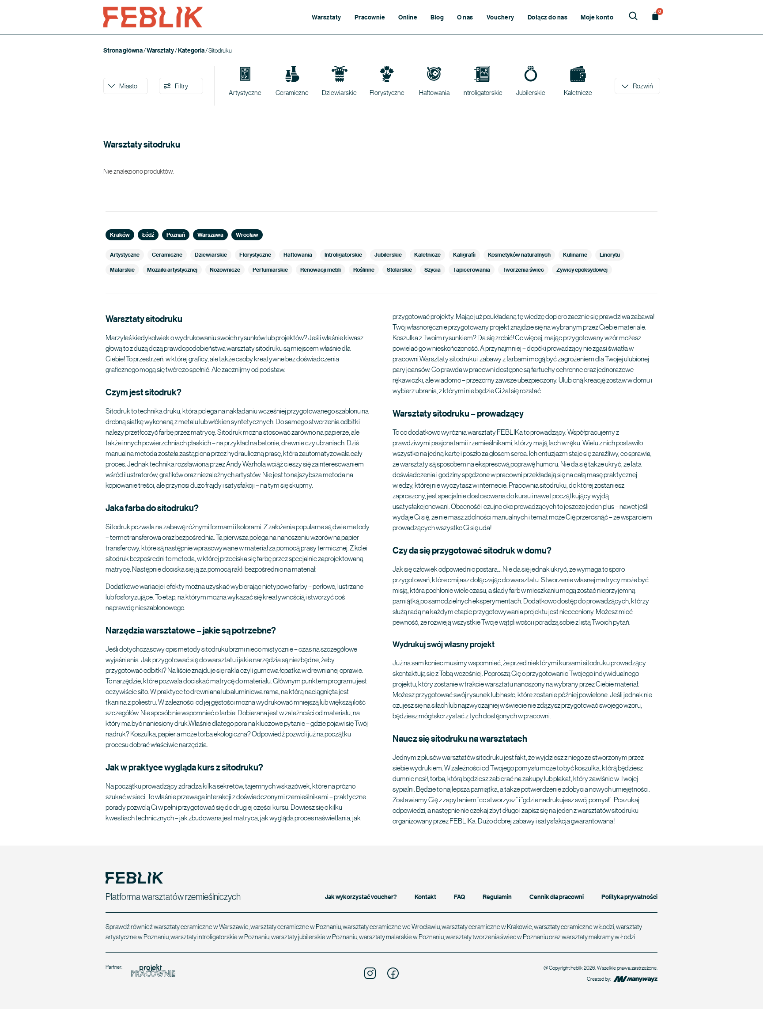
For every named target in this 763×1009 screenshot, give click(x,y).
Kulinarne (575, 254)
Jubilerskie (530, 92)
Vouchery (500, 17)
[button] (125, 86)
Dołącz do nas (548, 17)
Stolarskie (399, 269)
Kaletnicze (578, 92)
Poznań (175, 235)
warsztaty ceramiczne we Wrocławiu (391, 926)
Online (407, 17)
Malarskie (122, 269)
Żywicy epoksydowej (582, 269)
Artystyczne (245, 92)
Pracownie (370, 17)
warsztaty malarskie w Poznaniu (401, 936)
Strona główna (123, 50)
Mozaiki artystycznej (172, 269)
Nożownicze (225, 269)
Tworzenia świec (523, 269)
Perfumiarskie (270, 269)
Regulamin (497, 896)
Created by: (599, 978)
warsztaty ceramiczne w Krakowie (487, 926)
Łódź (148, 235)
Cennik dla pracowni (556, 896)
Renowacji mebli (320, 269)
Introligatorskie (482, 92)
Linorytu (610, 254)
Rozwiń (643, 85)
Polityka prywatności (629, 896)
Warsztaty (326, 17)
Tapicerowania (471, 269)
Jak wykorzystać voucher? (361, 896)
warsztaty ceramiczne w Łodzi (574, 926)
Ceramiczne (292, 92)
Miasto (128, 85)
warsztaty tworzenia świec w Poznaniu (497, 936)
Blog (437, 17)
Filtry (181, 85)
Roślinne (363, 269)
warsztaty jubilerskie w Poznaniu (314, 936)
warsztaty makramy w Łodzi (598, 936)
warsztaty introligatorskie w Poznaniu (219, 936)
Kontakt (425, 896)
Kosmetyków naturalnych (519, 254)
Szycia (432, 269)
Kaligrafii (464, 254)
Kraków (120, 235)
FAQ (459, 896)
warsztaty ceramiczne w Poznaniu (295, 926)
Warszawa (210, 235)
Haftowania (434, 92)
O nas (465, 17)
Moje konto (597, 17)
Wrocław (247, 235)
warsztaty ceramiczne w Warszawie (201, 926)
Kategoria (191, 50)
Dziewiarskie (339, 92)
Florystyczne (387, 92)
